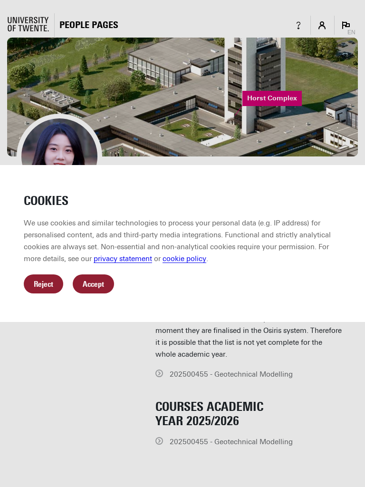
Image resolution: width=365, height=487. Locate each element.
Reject (43, 284)
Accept (93, 284)
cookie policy (184, 258)
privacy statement (123, 258)
